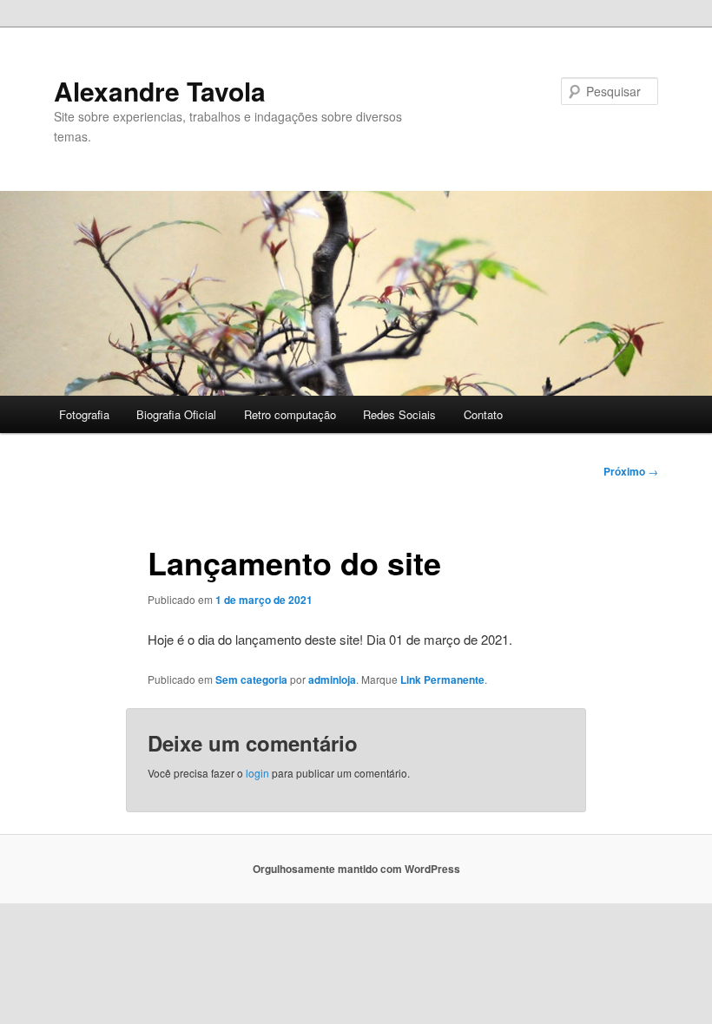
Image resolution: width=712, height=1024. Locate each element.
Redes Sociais (399, 414)
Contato (483, 414)
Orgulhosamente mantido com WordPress (356, 868)
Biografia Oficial (176, 414)
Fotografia (84, 414)
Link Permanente (442, 679)
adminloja (332, 679)
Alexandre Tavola (160, 90)
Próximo (630, 471)
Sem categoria (251, 679)
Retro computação (290, 414)
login (257, 772)
